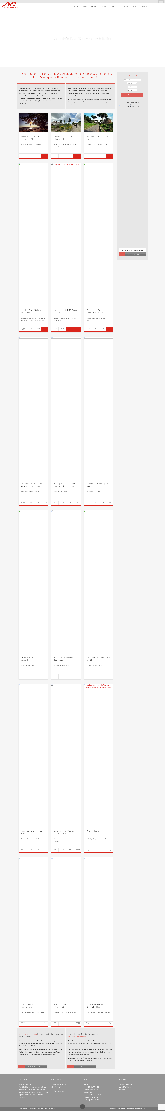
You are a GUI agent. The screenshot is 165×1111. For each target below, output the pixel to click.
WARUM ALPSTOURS (34, 1066)
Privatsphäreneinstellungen (134, 1108)
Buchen (144, 6)
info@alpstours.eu (58, 1091)
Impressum (113, 1108)
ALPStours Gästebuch (125, 1084)
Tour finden (132, 94)
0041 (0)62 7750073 (92, 1087)
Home (76, 6)
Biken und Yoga (93, 831)
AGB (145, 1108)
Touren (84, 6)
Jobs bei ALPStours (125, 1087)
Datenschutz (121, 1108)
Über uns (113, 6)
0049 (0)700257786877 (93, 1095)
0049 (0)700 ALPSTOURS (93, 1097)
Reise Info (103, 6)
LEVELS (83, 1066)
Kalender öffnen (134, 254)
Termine (93, 6)
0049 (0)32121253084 (92, 1100)
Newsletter (122, 1089)
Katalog (135, 6)
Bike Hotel (125, 6)
